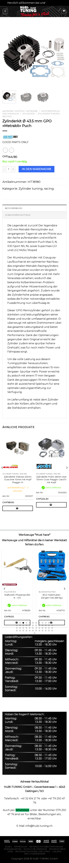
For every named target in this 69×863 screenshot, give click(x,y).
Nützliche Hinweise (35, 849)
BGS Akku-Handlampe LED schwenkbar (17, 596)
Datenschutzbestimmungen (46, 846)
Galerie (57, 851)
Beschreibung (13, 208)
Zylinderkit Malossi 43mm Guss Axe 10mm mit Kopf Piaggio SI (17, 479)
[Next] (61, 55)
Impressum (20, 846)
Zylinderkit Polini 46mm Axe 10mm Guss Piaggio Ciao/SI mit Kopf (51, 479)
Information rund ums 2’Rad (32, 851)
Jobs (10, 851)
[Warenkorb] (63, 11)
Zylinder (28, 113)
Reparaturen (57, 849)
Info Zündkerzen (34, 854)
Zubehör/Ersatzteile (17, 215)
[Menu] (5, 11)
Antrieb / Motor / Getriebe (20, 111)
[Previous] (8, 55)
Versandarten (13, 849)
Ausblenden (54, 2)
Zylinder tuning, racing (36, 188)
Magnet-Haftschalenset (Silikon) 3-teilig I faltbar (52, 596)
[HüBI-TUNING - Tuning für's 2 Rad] (35, 11)
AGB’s (8, 846)
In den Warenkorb (36, 169)
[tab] (34, 208)
